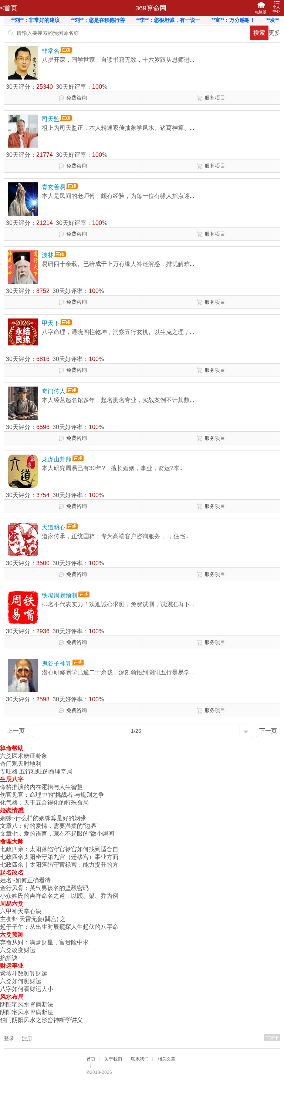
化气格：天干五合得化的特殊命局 (44, 802)
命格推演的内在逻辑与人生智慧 (41, 787)
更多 (274, 33)
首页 (91, 1059)
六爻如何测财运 (20, 981)
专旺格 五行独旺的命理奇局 (36, 771)
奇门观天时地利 (20, 764)
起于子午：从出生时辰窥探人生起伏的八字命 (59, 927)
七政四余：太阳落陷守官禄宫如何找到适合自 (59, 849)
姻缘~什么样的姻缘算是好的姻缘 (43, 818)
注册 (27, 1038)
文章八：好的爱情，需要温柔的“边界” (49, 826)
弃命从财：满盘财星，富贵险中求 (44, 942)
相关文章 (166, 1059)
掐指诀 (9, 958)
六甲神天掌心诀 (20, 911)
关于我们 (113, 1059)
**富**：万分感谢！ (209, 20)
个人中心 (276, 9)
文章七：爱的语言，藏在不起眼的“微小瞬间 (57, 833)
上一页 (16, 731)
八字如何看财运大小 (26, 989)
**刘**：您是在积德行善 (74, 20)
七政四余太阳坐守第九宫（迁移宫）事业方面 (59, 857)
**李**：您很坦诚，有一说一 (144, 20)
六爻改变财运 (18, 950)
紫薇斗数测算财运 (23, 973)
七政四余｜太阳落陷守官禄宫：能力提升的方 (59, 865)
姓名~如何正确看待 (25, 880)
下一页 (268, 731)
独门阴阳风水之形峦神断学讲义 (41, 1020)
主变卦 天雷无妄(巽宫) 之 (33, 919)
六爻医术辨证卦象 (23, 756)
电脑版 (260, 12)
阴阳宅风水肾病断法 (26, 1004)
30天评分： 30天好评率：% (56, 87)
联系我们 (140, 1059)
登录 (9, 1038)
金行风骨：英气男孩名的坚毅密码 (44, 888)
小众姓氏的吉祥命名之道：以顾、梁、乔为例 (59, 896)
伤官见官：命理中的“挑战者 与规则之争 (52, 795)
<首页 (8, 8)
